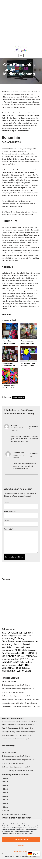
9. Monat (5, 807)
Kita (16, 649)
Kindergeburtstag (23, 647)
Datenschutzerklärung (22, 856)
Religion (31, 659)
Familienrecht (17, 635)
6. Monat (5, 796)
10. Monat (5, 811)
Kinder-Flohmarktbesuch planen (13, 692)
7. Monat (5, 800)
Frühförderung (8, 638)
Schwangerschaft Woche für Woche (14, 814)
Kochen (6, 653)
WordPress (29, 771)
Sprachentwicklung (11, 668)
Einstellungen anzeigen (21, 851)
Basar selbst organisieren (25, 724)
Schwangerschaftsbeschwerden (10, 665)
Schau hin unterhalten (25, 214)
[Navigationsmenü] (21, 55)
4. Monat (5, 789)
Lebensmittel (13, 653)
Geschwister (24, 641)
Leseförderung (27, 652)
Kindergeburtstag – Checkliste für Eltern (16, 685)
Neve (11, 771)
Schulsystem (26, 662)
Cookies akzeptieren (21, 840)
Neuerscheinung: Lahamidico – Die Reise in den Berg (20, 699)
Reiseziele (21, 659)
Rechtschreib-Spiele (9, 681)
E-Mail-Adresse (10, 511)
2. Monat (5, 782)
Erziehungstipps (8, 635)
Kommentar (8, 529)
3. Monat (5, 785)
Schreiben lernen (10, 662)
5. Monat (5, 793)
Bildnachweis (6, 314)
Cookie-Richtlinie (10, 856)
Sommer (24, 664)
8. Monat (5, 803)
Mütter (30, 655)
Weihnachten (9, 670)
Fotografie (28, 635)
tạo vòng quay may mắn (10, 731)
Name (6, 503)
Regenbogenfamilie (8, 659)
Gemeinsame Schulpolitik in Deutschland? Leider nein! (21, 707)
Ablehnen (21, 845)
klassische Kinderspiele (28, 650)
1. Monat (5, 778)
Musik (23, 656)
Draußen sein (15, 632)
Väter (28, 668)
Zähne (28, 671)
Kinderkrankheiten (8, 650)
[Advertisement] (21, 22)
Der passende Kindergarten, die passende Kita (18, 689)
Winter (21, 670)
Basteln (4, 633)
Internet (25, 644)
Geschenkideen (11, 641)
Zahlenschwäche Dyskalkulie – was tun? (16, 696)
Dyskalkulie (28, 633)
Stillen (24, 668)
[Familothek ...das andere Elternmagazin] (21, 48)
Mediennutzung (18, 397)
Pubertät (36, 656)
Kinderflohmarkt (8, 647)
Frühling (19, 638)
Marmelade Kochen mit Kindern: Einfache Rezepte (19, 703)
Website (6, 520)
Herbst (16, 644)
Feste (24, 635)
